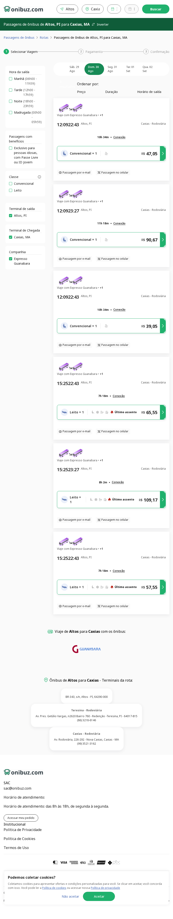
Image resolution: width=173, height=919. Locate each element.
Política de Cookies (19, 838)
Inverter (103, 24)
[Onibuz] (23, 9)
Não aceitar (70, 896)
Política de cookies (54, 888)
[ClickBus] (19, 771)
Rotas (44, 37)
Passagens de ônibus (19, 37)
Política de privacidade (105, 888)
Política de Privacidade (23, 829)
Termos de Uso (16, 847)
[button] (119, 137)
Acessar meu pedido (20, 818)
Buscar (155, 9)
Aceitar (99, 896)
